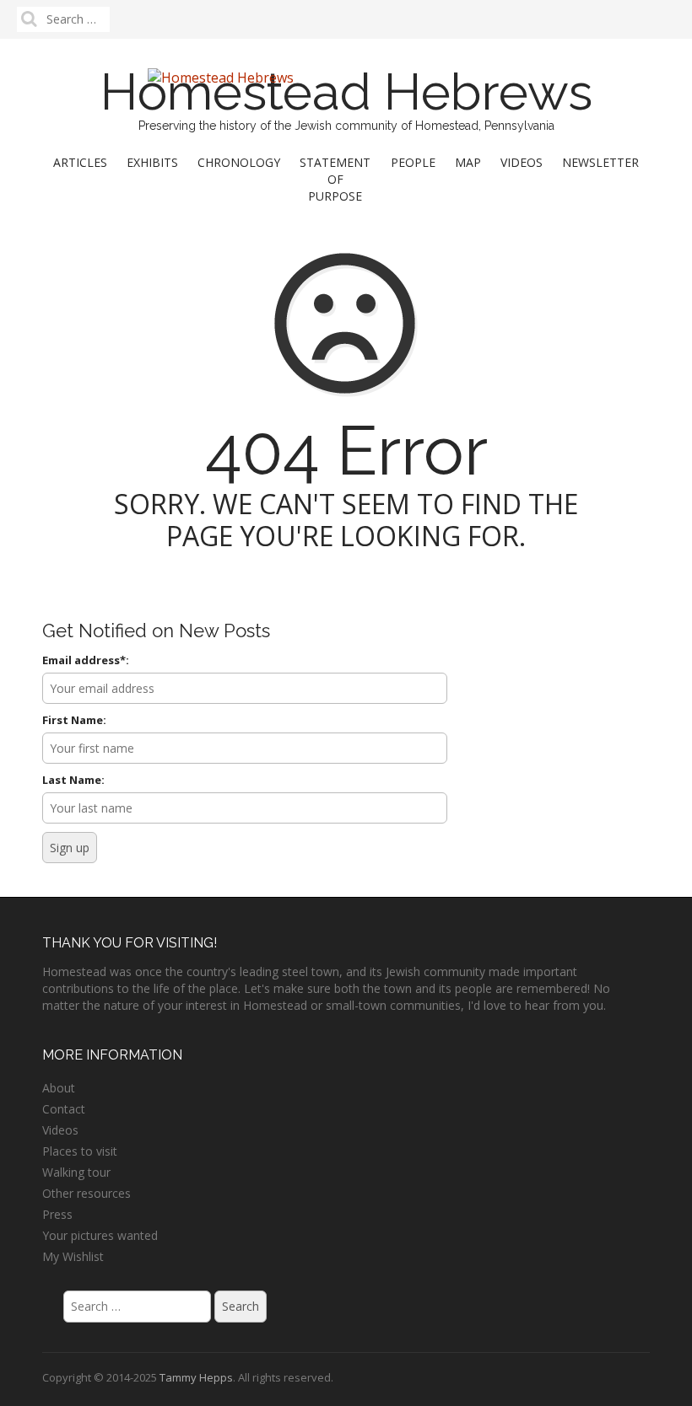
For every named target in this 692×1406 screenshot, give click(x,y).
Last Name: (73, 779)
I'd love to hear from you (535, 1005)
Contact (63, 1109)
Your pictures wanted (100, 1235)
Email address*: (85, 660)
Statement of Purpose (335, 179)
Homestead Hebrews (346, 91)
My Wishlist (73, 1256)
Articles (80, 162)
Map (468, 162)
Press (57, 1214)
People (413, 162)
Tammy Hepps (196, 1377)
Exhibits (152, 162)
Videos (521, 162)
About (58, 1088)
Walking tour (76, 1172)
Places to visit (79, 1151)
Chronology (238, 162)
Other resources (86, 1193)
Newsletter (600, 162)
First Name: (74, 719)
